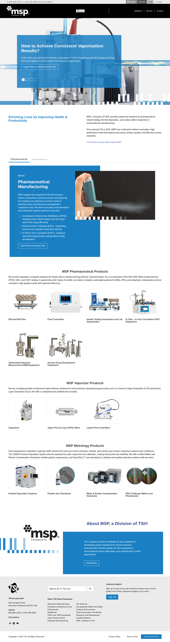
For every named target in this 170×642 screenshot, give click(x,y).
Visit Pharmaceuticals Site (32, 246)
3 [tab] (31, 79)
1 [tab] (23, 79)
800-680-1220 (15, 2)
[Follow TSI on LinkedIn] (13, 623)
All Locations (13, 617)
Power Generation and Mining (88, 612)
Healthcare (52, 612)
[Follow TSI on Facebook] (10, 623)
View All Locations (45, 2)
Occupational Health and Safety (89, 607)
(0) (151, 2)
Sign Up (112, 597)
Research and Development (88, 615)
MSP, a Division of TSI (85, 621)
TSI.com (141, 2)
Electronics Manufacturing (58, 604)
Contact (160, 11)
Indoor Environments (56, 618)
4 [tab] (35, 79)
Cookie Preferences (151, 636)
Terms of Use (132, 636)
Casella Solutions (83, 618)
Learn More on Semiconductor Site (40, 67)
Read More (91, 563)
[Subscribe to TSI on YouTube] (17, 623)
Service (149, 11)
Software (138, 11)
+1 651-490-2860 (30, 2)
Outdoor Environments (85, 609)
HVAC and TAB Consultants (59, 615)
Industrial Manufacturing (58, 621)
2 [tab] (27, 79)
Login (159, 2)
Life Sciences (81, 604)
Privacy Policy (114, 636)
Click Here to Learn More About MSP (104, 142)
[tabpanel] (85, 61)
